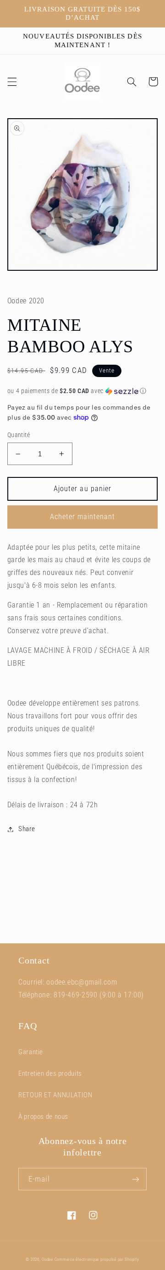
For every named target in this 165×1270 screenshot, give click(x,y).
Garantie (30, 1052)
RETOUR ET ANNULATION (55, 1095)
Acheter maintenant (83, 516)
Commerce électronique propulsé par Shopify (97, 1259)
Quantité (18, 434)
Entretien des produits (50, 1073)
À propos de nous (43, 1116)
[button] (11, 81)
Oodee (47, 1259)
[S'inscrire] (135, 1179)
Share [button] (26, 829)
